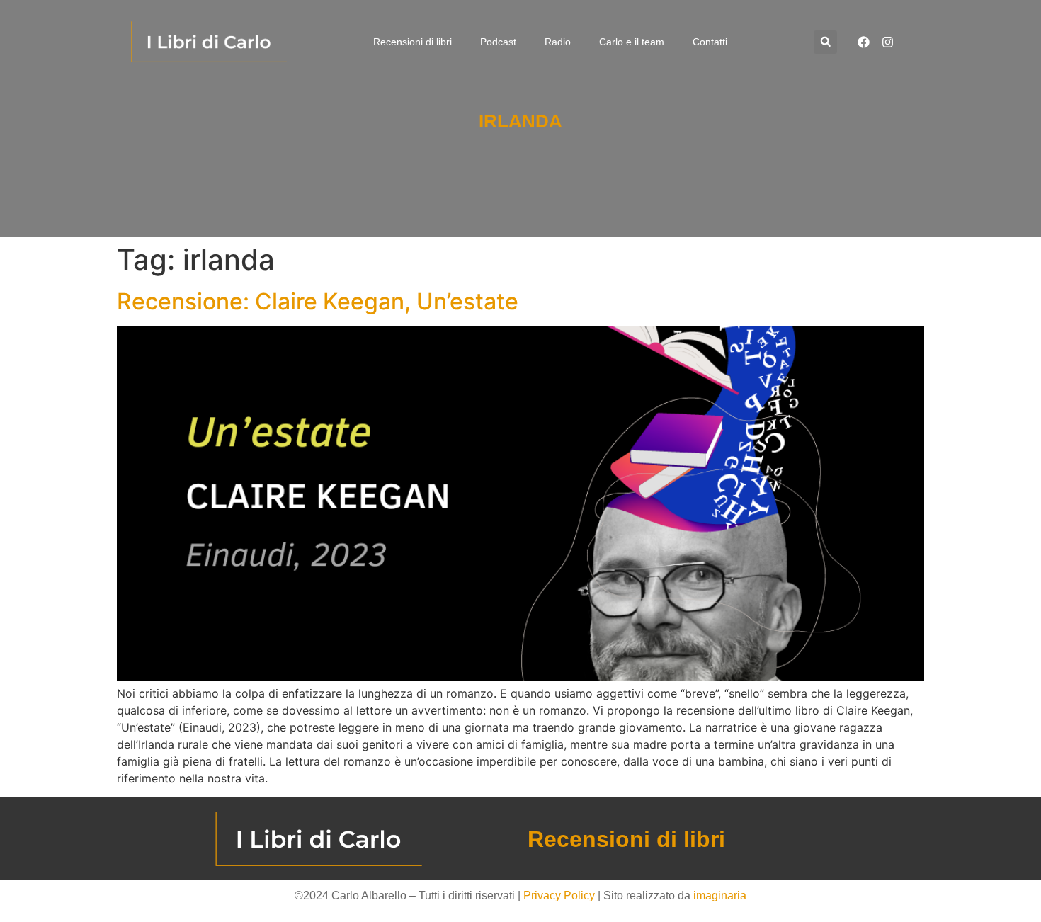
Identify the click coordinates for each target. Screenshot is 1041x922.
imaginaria (719, 895)
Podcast (498, 41)
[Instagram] (887, 42)
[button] (825, 42)
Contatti (710, 41)
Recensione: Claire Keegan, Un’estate (317, 301)
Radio (558, 41)
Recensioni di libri (412, 41)
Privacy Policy (559, 895)
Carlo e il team (631, 41)
